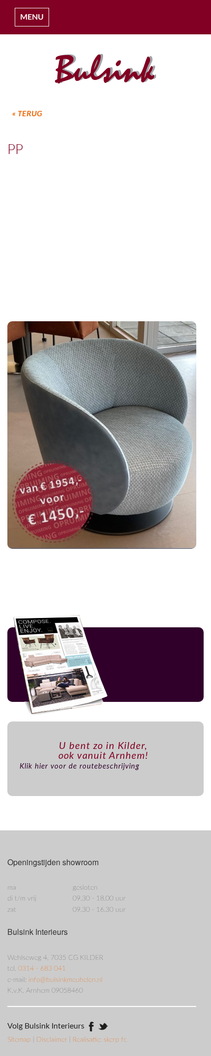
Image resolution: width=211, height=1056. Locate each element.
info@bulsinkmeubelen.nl (65, 980)
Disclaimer (52, 1039)
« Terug (27, 114)
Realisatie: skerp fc (100, 1039)
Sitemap (20, 1039)
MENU (32, 17)
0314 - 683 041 (42, 968)
